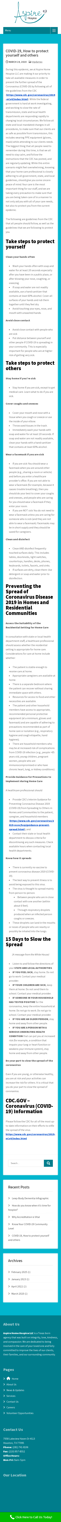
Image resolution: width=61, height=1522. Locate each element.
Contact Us (13, 1401)
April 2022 (17, 1286)
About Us (11, 1384)
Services (11, 1396)
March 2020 (17, 1293)
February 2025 (19, 1272)
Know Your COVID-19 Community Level (31, 1147)
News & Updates (15, 1390)
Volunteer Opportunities (20, 1413)
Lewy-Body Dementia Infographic (30, 1198)
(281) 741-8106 (20, 1447)
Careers (11, 1407)
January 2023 (18, 1279)
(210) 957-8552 (17, 1451)
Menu (8, 30)
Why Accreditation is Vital (26, 1217)
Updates (37, 62)
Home (14, 1378)
